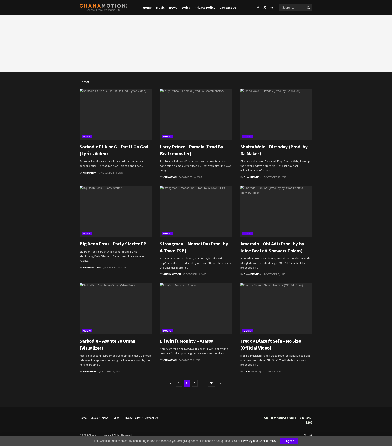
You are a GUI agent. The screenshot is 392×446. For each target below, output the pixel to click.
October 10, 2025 (195, 274)
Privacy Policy (205, 7)
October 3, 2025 (110, 371)
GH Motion (89, 172)
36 (211, 383)
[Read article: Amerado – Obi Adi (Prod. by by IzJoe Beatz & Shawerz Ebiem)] (276, 211)
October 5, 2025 (275, 274)
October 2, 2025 (271, 371)
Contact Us (228, 7)
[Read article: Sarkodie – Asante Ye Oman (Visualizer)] (116, 309)
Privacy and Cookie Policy (259, 441)
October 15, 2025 (275, 177)
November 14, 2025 (111, 172)
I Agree (289, 441)
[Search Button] (308, 7)
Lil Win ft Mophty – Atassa (186, 341)
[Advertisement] (196, 43)
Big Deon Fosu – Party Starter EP (113, 244)
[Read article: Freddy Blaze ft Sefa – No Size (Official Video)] (276, 309)
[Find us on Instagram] (272, 7)
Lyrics (186, 7)
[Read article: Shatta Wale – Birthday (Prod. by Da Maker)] (276, 114)
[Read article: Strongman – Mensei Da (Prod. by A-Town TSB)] (196, 211)
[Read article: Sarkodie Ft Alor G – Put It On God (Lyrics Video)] (116, 114)
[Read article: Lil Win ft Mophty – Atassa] (196, 309)
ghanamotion (252, 177)
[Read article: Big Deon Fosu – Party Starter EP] (116, 211)
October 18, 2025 (191, 177)
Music (160, 7)
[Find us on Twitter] (264, 7)
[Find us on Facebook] (258, 7)
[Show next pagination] (220, 383)
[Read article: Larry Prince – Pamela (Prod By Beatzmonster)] (196, 114)
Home (147, 7)
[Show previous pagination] (171, 383)
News (173, 7)
